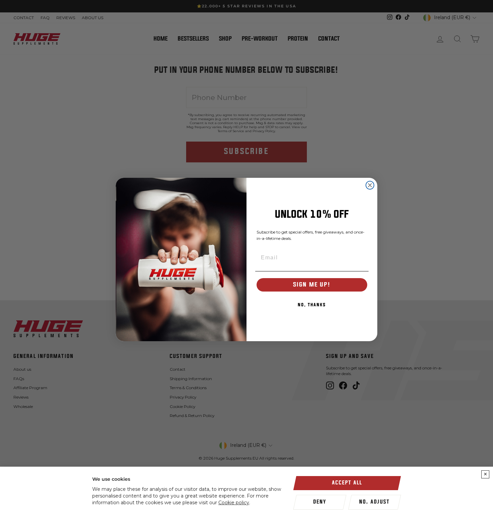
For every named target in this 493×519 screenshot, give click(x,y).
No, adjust (374, 502)
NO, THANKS (312, 305)
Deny (319, 502)
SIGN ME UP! (312, 284)
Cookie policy (233, 503)
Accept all (347, 482)
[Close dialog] (370, 185)
